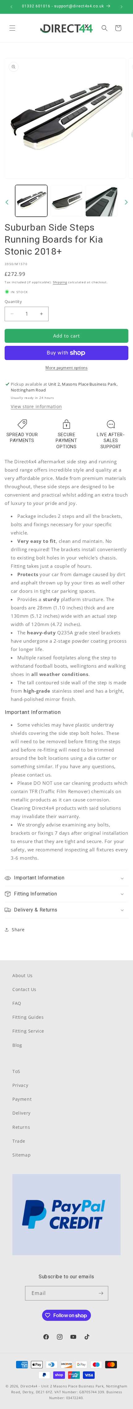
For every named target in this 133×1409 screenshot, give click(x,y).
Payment (22, 1099)
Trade (18, 1141)
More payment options (66, 367)
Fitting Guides (28, 1017)
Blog (17, 1045)
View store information (36, 406)
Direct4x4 (28, 1386)
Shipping (60, 282)
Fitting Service (28, 1031)
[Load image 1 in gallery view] (31, 201)
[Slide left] (7, 202)
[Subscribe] (101, 1293)
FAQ (16, 1003)
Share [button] (18, 929)
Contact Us (24, 989)
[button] (12, 28)
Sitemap (21, 1155)
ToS (16, 1071)
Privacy (20, 1085)
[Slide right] (126, 202)
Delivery (21, 1113)
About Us (22, 975)
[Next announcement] (121, 7)
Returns (21, 1127)
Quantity (13, 301)
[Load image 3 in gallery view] (101, 201)
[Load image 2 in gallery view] (66, 201)
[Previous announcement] (11, 7)
